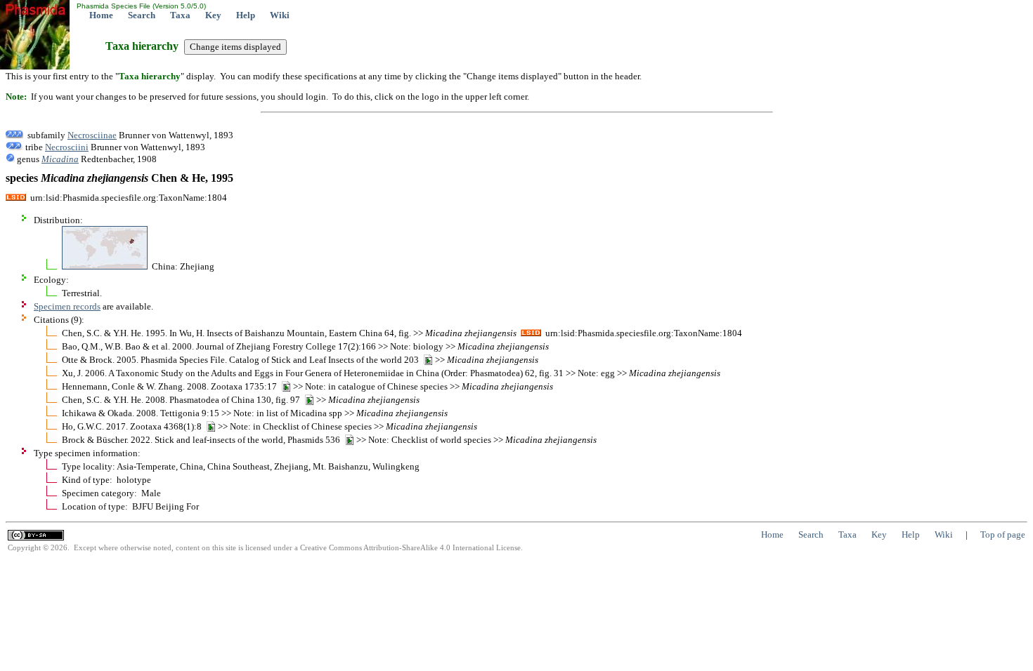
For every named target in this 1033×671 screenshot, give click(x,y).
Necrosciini (67, 147)
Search (141, 15)
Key (213, 15)
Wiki (280, 15)
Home (101, 15)
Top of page (1002, 534)
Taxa (180, 15)
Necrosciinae (92, 135)
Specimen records (67, 306)
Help (245, 15)
